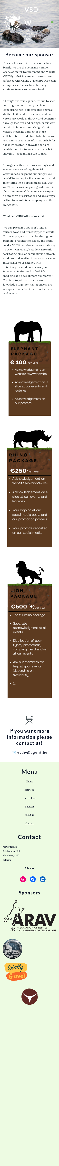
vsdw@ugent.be (11, 846)
